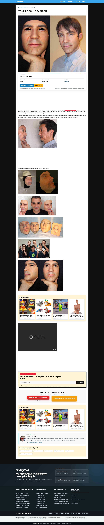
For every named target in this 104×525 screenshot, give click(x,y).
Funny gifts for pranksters (41, 507)
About (83, 1)
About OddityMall (57, 497)
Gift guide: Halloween (59, 450)
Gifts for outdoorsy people (41, 505)
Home (19, 7)
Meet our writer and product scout (61, 501)
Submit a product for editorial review (61, 503)
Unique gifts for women (41, 497)
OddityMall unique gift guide (42, 493)
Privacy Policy (74, 497)
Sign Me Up (80, 382)
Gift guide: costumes (38, 450)
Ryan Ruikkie (22, 13)
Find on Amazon (38, 85)
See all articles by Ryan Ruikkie (34, 442)
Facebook (51, 513)
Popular (78, 1)
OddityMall (22, 470)
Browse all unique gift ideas (26, 453)
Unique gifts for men (40, 495)
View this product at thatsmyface (38, 397)
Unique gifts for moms (40, 501)
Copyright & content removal (77, 501)
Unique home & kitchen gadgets (22, 495)
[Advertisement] (52, 100)
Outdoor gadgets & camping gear (22, 501)
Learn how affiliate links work (41, 518)
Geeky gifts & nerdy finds (21, 499)
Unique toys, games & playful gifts (23, 503)
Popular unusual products (59, 495)
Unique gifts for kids (40, 503)
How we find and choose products (61, 499)
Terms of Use (74, 495)
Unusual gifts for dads (40, 499)
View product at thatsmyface (27, 85)
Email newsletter (85, 513)
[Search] (87, 1)
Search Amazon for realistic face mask (64, 398)
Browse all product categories (22, 507)
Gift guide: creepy (48, 450)
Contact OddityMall (75, 493)
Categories (70, 1)
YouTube (72, 513)
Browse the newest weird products (61, 493)
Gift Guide (62, 1)
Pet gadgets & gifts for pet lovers (22, 505)
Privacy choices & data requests (78, 499)
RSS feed (78, 513)
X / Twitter (56, 513)
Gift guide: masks (69, 450)
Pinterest (61, 513)
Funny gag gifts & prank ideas (22, 497)
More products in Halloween (26, 450)
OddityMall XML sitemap (76, 503)
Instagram (67, 513)
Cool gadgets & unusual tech (22, 493)
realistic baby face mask (70, 110)
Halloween (23, 7)
